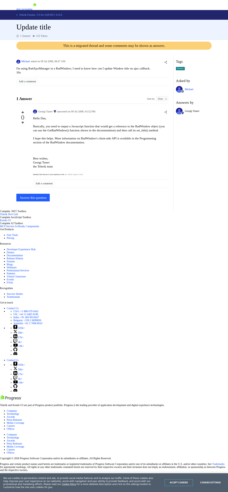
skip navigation (24, 9)
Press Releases (14, 419)
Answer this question (33, 197)
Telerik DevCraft (9, 214)
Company (12, 410)
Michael (25, 61)
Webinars (12, 267)
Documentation (15, 255)
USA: (25, 311)
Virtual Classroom (16, 276)
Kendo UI (5, 220)
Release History (15, 258)
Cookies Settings (210, 482)
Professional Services (18, 270)
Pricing (10, 238)
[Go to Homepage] (34, 9)
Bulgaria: (27, 320)
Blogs (10, 264)
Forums (11, 261)
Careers (11, 425)
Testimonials (13, 296)
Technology (13, 413)
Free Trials (12, 235)
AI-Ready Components (27, 226)
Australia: (27, 323)
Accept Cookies (179, 482)
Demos (10, 252)
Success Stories (15, 293)
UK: (25, 314)
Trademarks (218, 464)
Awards (11, 416)
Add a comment (27, 81)
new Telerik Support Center (74, 174)
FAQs (10, 282)
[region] (114, 482)
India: (26, 317)
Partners (11, 273)
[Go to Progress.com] (11, 399)
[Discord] (15, 354)
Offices (10, 428)
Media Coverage (15, 422)
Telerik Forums (27, 14)
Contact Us (13, 308)
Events (10, 279)
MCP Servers (7, 226)
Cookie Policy (69, 484)
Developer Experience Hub (21, 249)
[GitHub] (15, 350)
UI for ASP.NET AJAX (49, 14)
